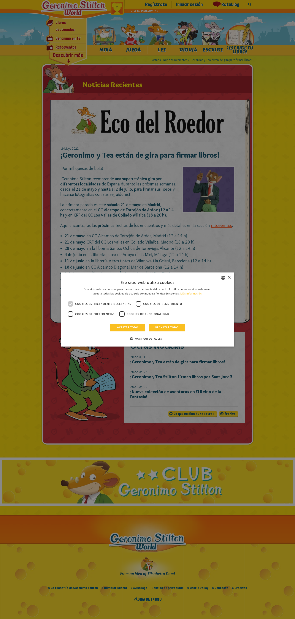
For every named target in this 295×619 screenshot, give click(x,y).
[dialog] (147, 309)
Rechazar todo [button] (166, 327)
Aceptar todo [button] (127, 327)
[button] (147, 338)
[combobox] (223, 278)
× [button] (229, 277)
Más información (191, 293)
